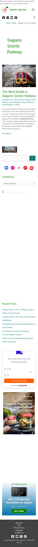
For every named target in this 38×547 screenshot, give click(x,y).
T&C (19, 525)
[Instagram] (7, 17)
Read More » (7, 133)
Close (26, 4)
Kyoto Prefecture (28, 102)
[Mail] (19, 168)
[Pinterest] (15, 17)
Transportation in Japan (11, 105)
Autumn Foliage (24, 100)
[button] (34, 17)
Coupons (19, 530)
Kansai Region (15, 102)
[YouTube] (11, 17)
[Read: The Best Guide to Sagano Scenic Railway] (19, 76)
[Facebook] (3, 17)
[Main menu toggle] (33, 10)
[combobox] (19, 369)
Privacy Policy (19, 528)
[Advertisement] (19, 458)
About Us (19, 523)
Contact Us (19, 533)
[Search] (32, 158)
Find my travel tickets (19, 381)
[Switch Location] (30, 372)
